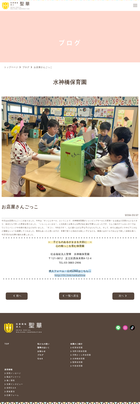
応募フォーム (13, 395)
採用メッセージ (14, 373)
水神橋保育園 (78, 359)
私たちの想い (43, 344)
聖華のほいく (43, 348)
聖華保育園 (77, 362)
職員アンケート (14, 377)
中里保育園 (77, 366)
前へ (18, 296)
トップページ (11, 67)
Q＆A (40, 359)
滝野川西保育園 (79, 351)
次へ (121, 296)
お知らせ (41, 351)
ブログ (25, 67)
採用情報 (9, 370)
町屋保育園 (77, 348)
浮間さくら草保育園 (81, 355)
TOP (7, 344)
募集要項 (11, 392)
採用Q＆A (11, 388)
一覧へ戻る (72, 296)
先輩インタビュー (15, 384)
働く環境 (11, 380)
